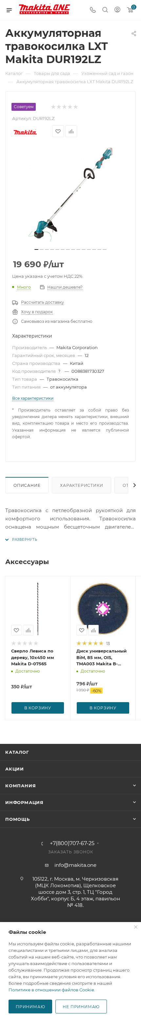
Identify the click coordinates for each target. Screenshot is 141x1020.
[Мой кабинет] (117, 10)
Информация (24, 802)
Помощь (17, 819)
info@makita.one (75, 865)
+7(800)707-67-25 (72, 843)
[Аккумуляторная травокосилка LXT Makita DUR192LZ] (70, 194)
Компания (20, 785)
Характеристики (81, 485)
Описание (26, 485)
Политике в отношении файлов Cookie (51, 989)
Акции (14, 768)
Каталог (17, 752)
